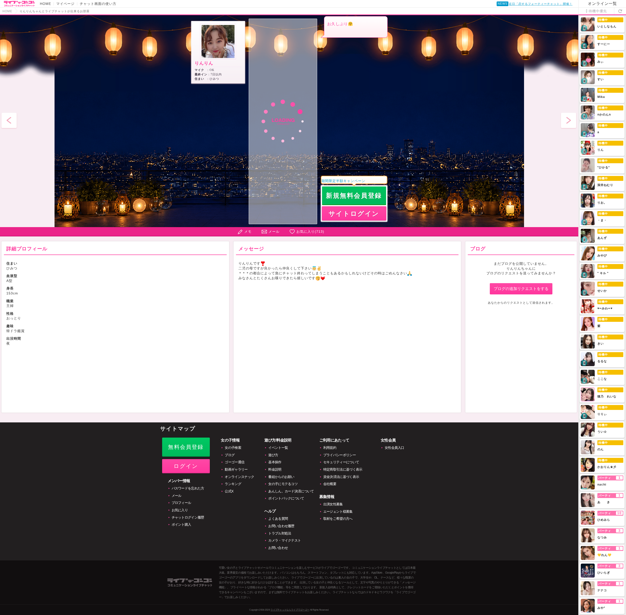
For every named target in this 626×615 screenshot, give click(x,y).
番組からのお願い (281, 477)
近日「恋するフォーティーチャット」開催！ (540, 4)
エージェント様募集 (338, 511)
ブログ (230, 455)
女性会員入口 (394, 448)
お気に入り (180, 510)
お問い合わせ (278, 548)
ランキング (233, 484)
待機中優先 (598, 11)
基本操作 (274, 462)
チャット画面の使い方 (98, 4)
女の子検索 (233, 448)
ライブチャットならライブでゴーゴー (289, 609)
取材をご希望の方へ (338, 519)
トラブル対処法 (279, 533)
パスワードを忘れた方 (188, 488)
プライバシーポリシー (339, 455)
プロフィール (181, 503)
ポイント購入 (181, 524)
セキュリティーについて (341, 462)
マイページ (65, 4)
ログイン (186, 466)
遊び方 (273, 455)
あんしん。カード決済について (291, 491)
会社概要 (329, 484)
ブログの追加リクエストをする (521, 289)
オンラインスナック (239, 477)
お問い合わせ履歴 (281, 526)
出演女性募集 (333, 504)
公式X (229, 491)
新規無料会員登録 (354, 195)
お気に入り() (310, 231)
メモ (248, 231)
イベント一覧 (278, 448)
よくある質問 (278, 519)
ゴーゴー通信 (234, 462)
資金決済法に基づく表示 (341, 477)
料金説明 (274, 469)
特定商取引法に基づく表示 (342, 469)
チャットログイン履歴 (188, 517)
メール (273, 231)
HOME (45, 4)
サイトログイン (354, 213)
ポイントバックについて (286, 498)
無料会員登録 (185, 447)
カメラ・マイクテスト (284, 540)
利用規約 (329, 448)
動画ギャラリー (236, 469)
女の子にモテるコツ (283, 484)
